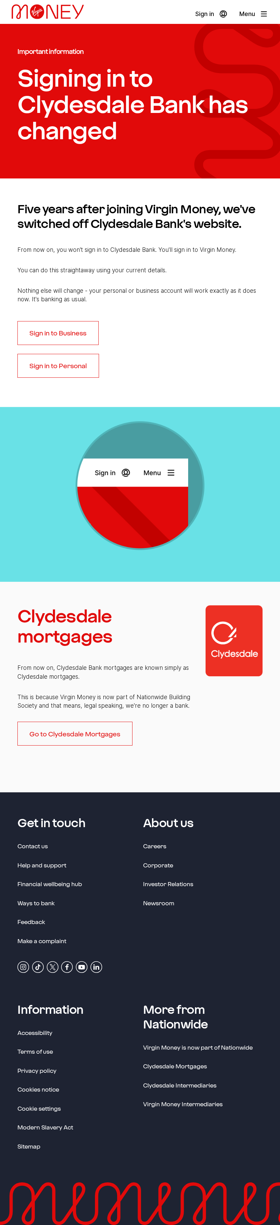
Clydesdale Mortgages (175, 1066)
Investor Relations (168, 883)
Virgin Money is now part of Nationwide (198, 1047)
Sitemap (28, 1146)
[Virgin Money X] (52, 966)
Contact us (32, 845)
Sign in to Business (57, 333)
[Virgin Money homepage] (50, 14)
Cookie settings (39, 1108)
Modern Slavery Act (45, 1126)
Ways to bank (36, 902)
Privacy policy (36, 1070)
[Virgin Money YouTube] (81, 966)
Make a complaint (41, 940)
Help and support (41, 865)
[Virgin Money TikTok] (38, 966)
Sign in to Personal (58, 366)
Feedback (31, 921)
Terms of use (35, 1051)
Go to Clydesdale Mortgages (74, 734)
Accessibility (34, 1032)
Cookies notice (38, 1089)
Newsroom (158, 902)
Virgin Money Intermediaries (183, 1103)
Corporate (158, 864)
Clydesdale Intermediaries (179, 1085)
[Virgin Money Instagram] (23, 966)
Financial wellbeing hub (49, 883)
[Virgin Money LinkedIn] (96, 966)
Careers (154, 845)
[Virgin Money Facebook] (67, 966)
